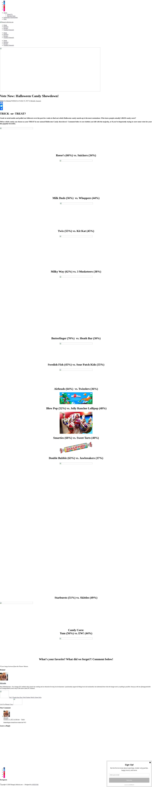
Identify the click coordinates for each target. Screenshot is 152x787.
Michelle (8, 101)
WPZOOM (35, 784)
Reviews (6, 26)
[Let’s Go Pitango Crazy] (17, 704)
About (5, 13)
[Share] (76, 108)
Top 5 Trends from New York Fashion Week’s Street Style (25, 697)
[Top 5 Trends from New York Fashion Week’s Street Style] (4, 697)
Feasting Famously (9, 30)
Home (5, 25)
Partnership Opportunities (11, 17)
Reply (23, 719)
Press (5, 19)
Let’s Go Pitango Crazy (6, 704)
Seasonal (38, 101)
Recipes (6, 28)
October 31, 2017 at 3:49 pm (12, 719)
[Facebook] (76, 103)
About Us (9, 14)
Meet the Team (11, 16)
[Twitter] (76, 106)
